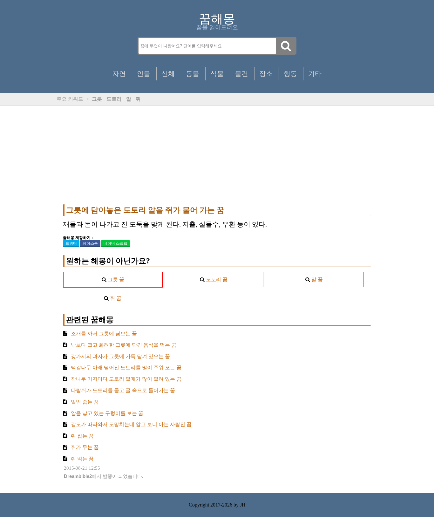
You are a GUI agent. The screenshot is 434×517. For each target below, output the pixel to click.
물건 (241, 73)
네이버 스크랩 (115, 243)
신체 (168, 73)
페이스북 (90, 243)
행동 (290, 73)
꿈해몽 (217, 18)
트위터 (71, 243)
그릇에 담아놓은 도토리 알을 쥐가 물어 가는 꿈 (145, 210)
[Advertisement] (217, 155)
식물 (217, 73)
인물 (143, 73)
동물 (192, 73)
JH (243, 504)
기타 (315, 73)
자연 (119, 73)
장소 (266, 73)
